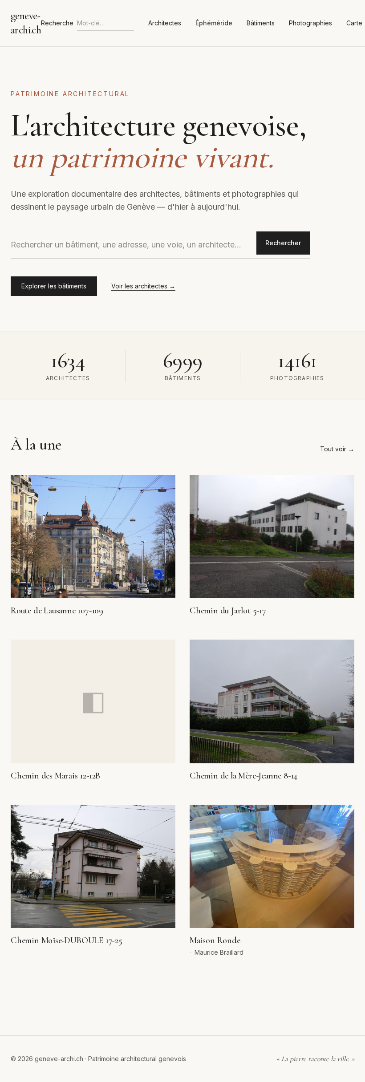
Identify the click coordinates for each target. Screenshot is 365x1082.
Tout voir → (337, 449)
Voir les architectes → (143, 286)
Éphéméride (213, 23)
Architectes (164, 23)
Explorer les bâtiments (53, 286)
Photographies (310, 23)
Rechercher (283, 243)
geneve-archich (26, 22)
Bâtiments (261, 23)
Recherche (57, 23)
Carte (354, 23)
